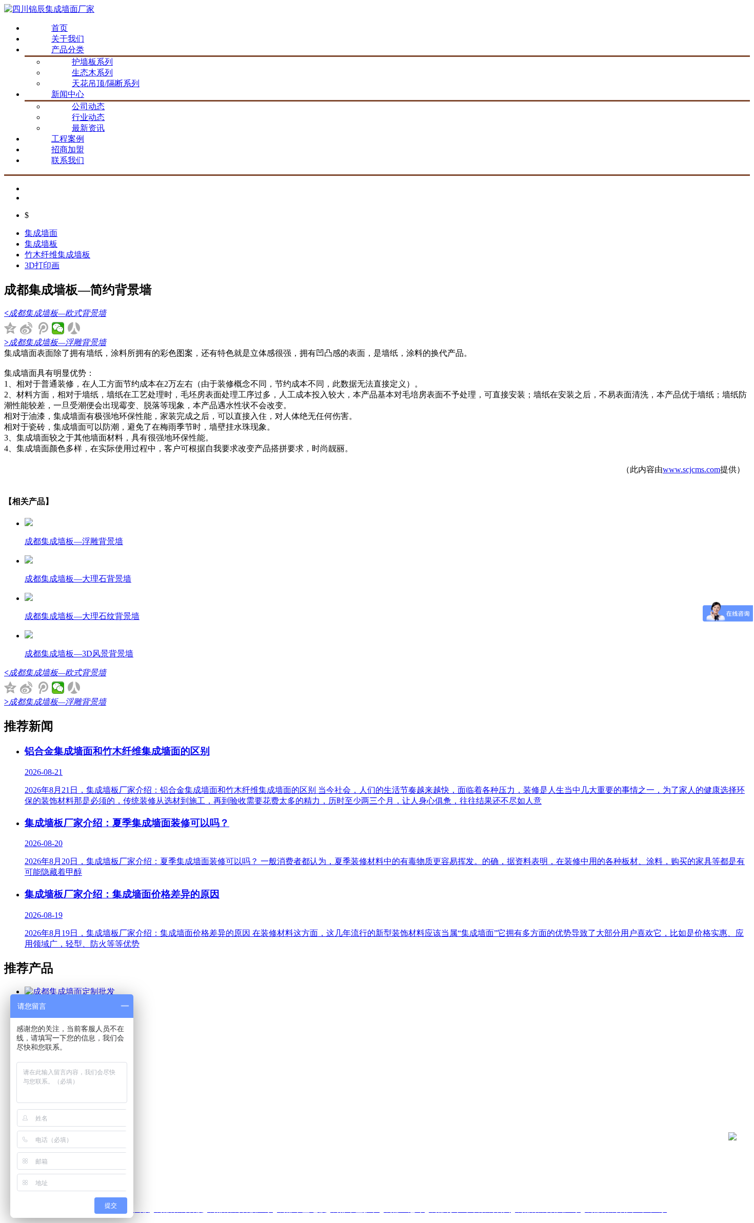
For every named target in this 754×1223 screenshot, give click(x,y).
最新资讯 (88, 128)
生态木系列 (92, 72)
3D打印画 (42, 265)
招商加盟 (67, 149)
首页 (59, 28)
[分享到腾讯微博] (42, 328)
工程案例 (67, 138)
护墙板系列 (92, 61)
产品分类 (67, 49)
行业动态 (88, 117)
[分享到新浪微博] (26, 328)
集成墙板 (41, 243)
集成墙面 (41, 233)
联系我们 (67, 160)
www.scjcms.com (691, 469)
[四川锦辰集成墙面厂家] (49, 9)
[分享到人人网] (74, 328)
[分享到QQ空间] (10, 328)
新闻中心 (67, 94)
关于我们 (67, 38)
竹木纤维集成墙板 (57, 254)
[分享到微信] (58, 328)
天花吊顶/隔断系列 (106, 83)
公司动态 (88, 106)
